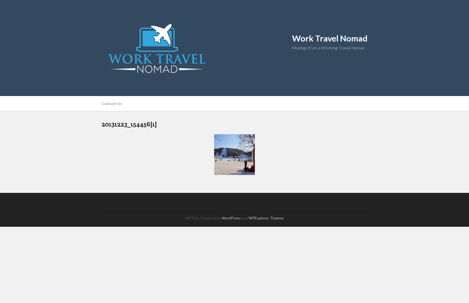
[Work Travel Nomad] (234, 48)
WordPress (231, 218)
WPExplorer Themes (266, 218)
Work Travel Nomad (329, 38)
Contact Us (112, 103)
